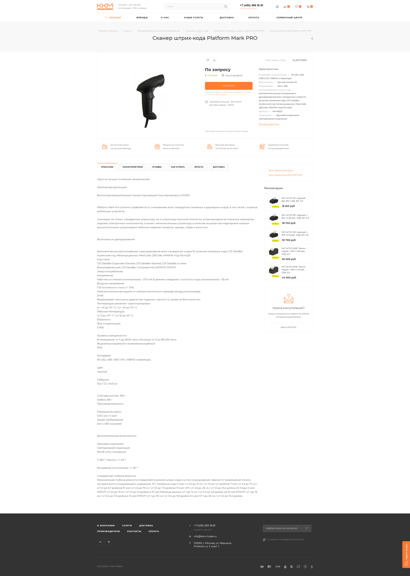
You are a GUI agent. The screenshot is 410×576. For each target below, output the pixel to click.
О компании (106, 525)
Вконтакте (100, 541)
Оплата (199, 167)
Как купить (178, 167)
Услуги (127, 525)
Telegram (108, 541)
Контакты (134, 531)
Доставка (219, 167)
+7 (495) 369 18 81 (251, 5)
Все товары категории (281, 170)
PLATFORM (300, 60)
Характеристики (133, 167)
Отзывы (157, 167)
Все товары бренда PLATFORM (285, 175)
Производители (108, 531)
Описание (107, 167)
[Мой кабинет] (277, 7)
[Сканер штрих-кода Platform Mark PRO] (151, 97)
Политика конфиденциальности (286, 540)
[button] (406, 554)
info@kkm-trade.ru (205, 536)
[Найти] (226, 6)
